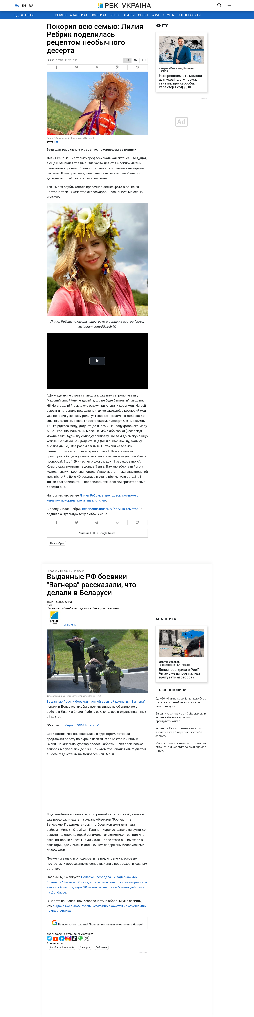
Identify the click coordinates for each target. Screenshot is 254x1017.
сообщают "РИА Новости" (79, 725)
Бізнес (115, 15)
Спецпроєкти (189, 15)
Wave (156, 15)
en (24, 5)
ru (31, 5)
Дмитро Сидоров (169, 662)
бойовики (101, 947)
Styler (168, 15)
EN (135, 60)
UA (127, 60)
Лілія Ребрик (57, 543)
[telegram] (97, 67)
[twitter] (77, 67)
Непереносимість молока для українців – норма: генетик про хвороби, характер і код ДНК (180, 81)
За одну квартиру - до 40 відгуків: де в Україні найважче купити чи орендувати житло (181, 717)
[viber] (117, 67)
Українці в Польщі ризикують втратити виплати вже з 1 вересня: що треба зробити (181, 732)
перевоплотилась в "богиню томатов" (111, 509)
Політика (98, 15)
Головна (52, 571)
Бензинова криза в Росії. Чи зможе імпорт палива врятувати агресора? (179, 673)
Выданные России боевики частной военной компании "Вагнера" (96, 701)
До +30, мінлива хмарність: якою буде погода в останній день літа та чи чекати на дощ (181, 702)
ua (17, 5)
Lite (56, 142)
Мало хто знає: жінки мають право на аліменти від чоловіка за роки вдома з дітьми (181, 746)
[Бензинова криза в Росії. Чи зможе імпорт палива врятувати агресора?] (181, 643)
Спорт (143, 15)
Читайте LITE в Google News (97, 533)
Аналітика (78, 15)
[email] (138, 67)
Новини (60, 15)
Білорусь (85, 947)
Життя (129, 15)
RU (143, 60)
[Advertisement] (97, 784)
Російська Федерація (62, 947)
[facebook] (57, 67)
